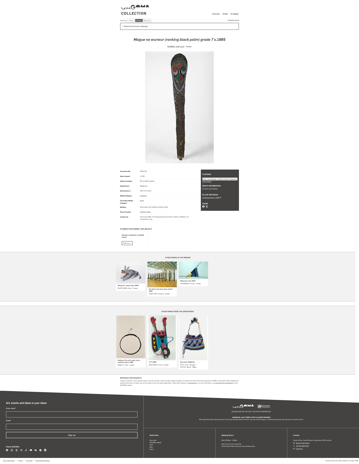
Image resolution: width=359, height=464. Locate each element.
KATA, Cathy (184, 365)
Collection (133, 13)
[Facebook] (203, 207)
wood (142, 200)
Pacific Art (143, 186)
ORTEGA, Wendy (185, 367)
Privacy (20, 461)
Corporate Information (42, 461)
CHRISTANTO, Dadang (156, 294)
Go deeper (235, 14)
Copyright (29, 461)
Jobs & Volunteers (9, 461)
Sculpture (143, 196)
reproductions (192, 383)
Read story (126, 243)
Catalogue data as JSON (210, 198)
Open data (153, 440)
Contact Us (299, 449)
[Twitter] (207, 207)
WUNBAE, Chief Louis (175, 46)
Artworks (216, 14)
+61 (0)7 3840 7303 (302, 446)
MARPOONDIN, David (125, 288)
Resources (147, 20)
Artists (225, 14)
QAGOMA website (155, 442)
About (152, 449)
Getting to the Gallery (303, 443)
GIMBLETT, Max (123, 365)
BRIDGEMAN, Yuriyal (156, 365)
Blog (151, 447)
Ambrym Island (145, 212)
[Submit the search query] (121, 26)
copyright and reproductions (224, 383)
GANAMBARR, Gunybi (187, 284)
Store (151, 445)
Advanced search (233, 20)
